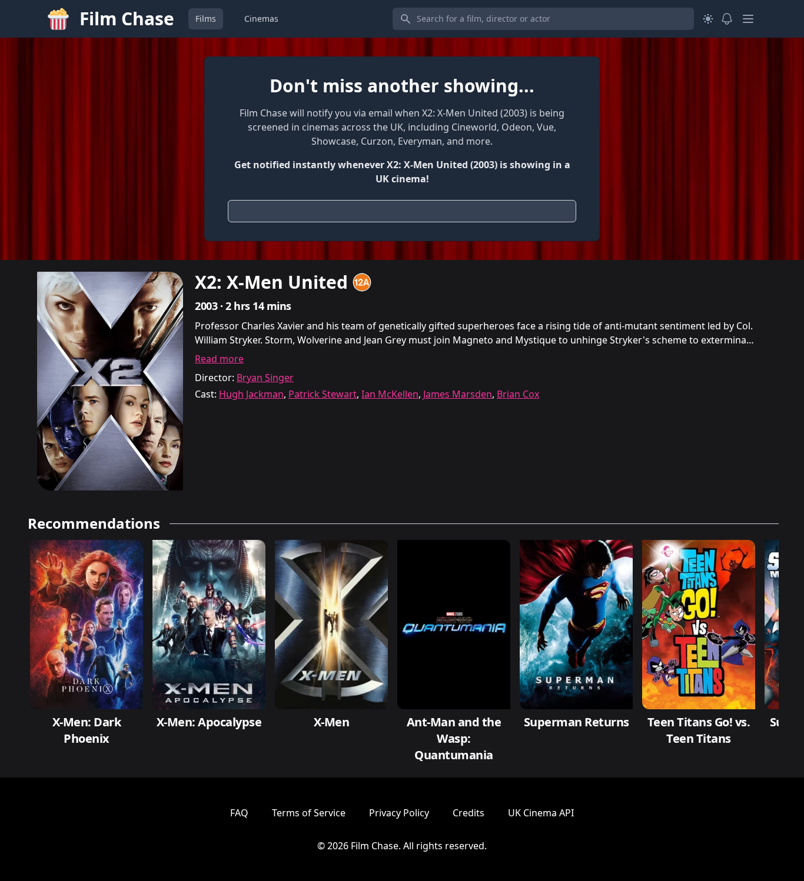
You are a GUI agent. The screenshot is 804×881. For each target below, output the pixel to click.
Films (205, 18)
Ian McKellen (389, 394)
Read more (219, 358)
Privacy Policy (399, 812)
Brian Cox (518, 394)
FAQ (239, 812)
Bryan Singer (265, 377)
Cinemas (261, 18)
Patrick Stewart (322, 394)
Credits (468, 812)
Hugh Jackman (251, 394)
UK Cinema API (541, 812)
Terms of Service (308, 812)
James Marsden (457, 394)
